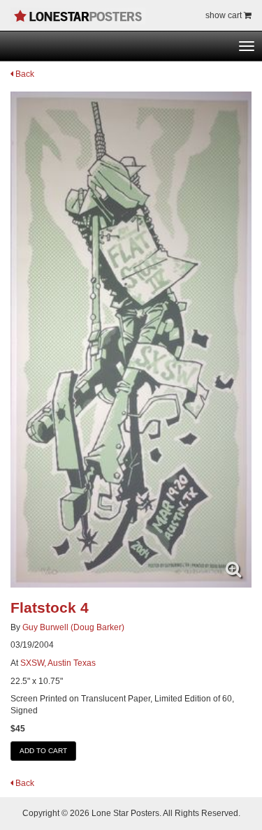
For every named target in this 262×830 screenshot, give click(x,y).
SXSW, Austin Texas (58, 663)
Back (23, 74)
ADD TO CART (43, 751)
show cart (224, 15)
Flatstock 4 (49, 607)
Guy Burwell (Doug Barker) (73, 627)
